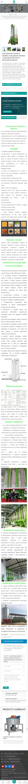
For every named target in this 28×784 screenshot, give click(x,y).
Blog (14, 769)
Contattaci (7, 111)
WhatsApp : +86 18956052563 (11, 761)
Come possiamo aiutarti (12, 101)
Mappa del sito (5, 769)
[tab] (9, 117)
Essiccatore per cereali (6, 637)
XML (10, 769)
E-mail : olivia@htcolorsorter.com (12, 759)
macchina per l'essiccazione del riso (17, 634)
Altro (16, 14)
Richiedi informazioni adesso (12, 84)
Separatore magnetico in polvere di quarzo (12, 737)
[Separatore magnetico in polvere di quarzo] (14, 724)
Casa (11, 14)
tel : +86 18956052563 (9, 756)
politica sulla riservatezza (7, 771)
